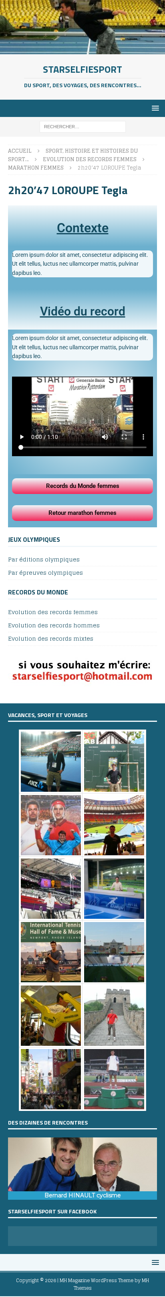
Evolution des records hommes (54, 625)
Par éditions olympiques (44, 559)
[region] (82, 1168)
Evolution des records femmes (53, 612)
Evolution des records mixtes (50, 638)
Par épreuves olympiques (45, 573)
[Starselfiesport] (82, 50)
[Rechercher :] (83, 126)
